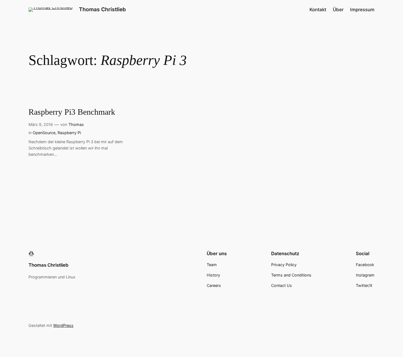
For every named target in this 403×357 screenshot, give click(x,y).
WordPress (63, 325)
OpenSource (44, 132)
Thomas (76, 124)
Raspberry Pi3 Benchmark (72, 112)
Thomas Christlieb (102, 9)
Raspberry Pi (69, 132)
